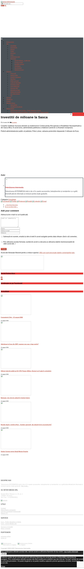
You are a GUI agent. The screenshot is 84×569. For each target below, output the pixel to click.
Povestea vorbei (14, 84)
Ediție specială (14, 81)
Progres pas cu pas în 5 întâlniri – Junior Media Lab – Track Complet (29, 112)
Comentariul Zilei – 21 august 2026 (12, 317)
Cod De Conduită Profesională (10, 511)
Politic (12, 51)
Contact (8, 101)
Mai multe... (25, 486)
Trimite (4, 249)
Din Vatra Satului (15, 94)
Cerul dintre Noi (14, 86)
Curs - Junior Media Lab (8, 523)
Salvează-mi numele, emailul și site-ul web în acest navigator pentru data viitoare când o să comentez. (40, 236)
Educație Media (10, 103)
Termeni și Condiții (7, 527)
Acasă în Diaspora (15, 77)
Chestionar (9, 99)
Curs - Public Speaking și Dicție (11, 522)
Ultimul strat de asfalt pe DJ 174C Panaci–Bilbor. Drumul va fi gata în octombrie (26, 371)
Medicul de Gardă (15, 92)
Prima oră (13, 73)
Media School (10, 108)
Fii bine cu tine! (19, 62)
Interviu (12, 49)
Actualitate (13, 45)
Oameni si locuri (19, 70)
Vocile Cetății (14, 75)
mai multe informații (71, 552)
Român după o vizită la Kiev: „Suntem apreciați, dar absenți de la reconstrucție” (26, 424)
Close (3, 566)
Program (8, 97)
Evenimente (13, 47)
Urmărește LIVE (78, 114)
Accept (4, 554)
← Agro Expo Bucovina (11, 205)
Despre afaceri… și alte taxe (22, 60)
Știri (7, 44)
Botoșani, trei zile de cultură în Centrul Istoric (15, 398)
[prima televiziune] (8, 2)
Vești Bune (17, 66)
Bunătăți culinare (19, 64)
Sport (11, 55)
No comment (18, 68)
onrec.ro (3, 538)
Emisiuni (8, 71)
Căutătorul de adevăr (16, 107)
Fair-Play (12, 79)
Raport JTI (4, 513)
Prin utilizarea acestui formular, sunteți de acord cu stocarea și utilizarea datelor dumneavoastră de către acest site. (38, 243)
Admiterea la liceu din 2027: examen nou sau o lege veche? (20, 344)
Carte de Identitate (15, 82)
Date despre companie (8, 510)
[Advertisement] (42, 22)
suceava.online (6, 536)
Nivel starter (13, 105)
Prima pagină (10, 42)
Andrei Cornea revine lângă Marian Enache (14, 451)
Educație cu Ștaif (15, 90)
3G (11, 95)
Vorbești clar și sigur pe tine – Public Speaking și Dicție (25, 110)
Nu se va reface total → (11, 206)
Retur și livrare (5, 528)
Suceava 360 (14, 88)
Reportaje (13, 58)
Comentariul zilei (15, 57)
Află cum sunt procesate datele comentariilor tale (56, 253)
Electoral (12, 53)
